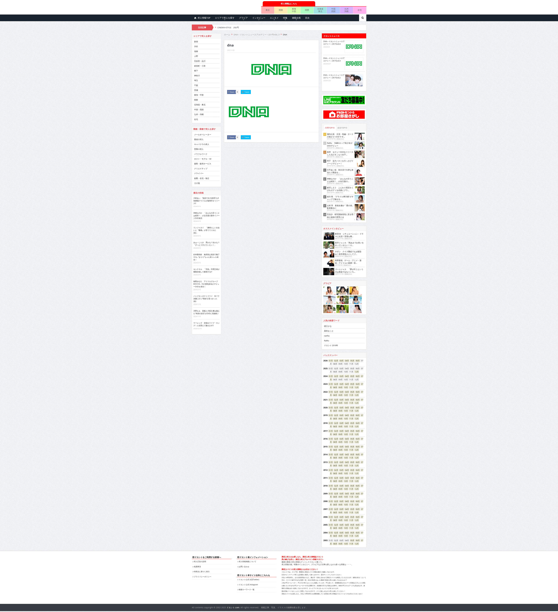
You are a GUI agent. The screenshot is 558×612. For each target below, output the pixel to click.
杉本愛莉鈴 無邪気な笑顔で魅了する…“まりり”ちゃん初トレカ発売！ (206, 257)
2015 (325, 446)
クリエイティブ (200, 168)
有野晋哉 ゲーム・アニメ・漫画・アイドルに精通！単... (348, 261)
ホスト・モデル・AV (202, 159)
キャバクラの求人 (201, 144)
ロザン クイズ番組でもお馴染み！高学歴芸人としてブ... (348, 252)
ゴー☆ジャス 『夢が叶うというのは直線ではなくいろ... (349, 270)
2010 (325, 485)
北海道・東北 (199, 104)
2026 (325, 360)
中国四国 (333, 10)
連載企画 (296, 18)
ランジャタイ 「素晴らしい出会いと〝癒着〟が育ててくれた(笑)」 (206, 230)
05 (351, 360)
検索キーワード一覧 (246, 589)
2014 (325, 454)
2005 (325, 525)
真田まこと (328, 331)
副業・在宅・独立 (201, 178)
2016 (325, 438)
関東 (281, 10)
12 (356, 371)
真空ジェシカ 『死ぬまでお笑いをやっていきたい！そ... (349, 244)
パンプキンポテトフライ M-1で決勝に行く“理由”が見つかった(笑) (206, 298)
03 (341, 360)
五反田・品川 (199, 61)
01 (330, 360)
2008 (325, 501)
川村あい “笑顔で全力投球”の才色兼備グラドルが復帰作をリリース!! (206, 200)
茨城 (196, 90)
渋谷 (196, 46)
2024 (325, 376)
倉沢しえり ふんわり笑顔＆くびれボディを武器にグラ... (340, 189)
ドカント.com (233, 607)
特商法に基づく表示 (202, 571)
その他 (197, 183)
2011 (325, 478)
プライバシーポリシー (202, 576)
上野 (196, 56)
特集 (285, 18)
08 (334, 387)
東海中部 (294, 10)
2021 (325, 399)
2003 (325, 540)
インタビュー (258, 18)
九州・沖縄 (199, 114)
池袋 (196, 51)
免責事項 (197, 566)
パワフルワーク (200, 154)
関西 (307, 10)
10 (345, 387)
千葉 (196, 85)
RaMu (326, 340)
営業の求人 (199, 149)
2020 (325, 407)
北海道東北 (320, 10)
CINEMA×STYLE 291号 (228, 27)
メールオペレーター (202, 134)
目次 (307, 18)
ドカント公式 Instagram (248, 584)
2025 (325, 368)
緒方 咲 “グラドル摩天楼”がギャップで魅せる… (340, 198)
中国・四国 (199, 109)
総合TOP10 (342, 128)
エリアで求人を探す (225, 18)
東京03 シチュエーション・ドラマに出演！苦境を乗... (349, 235)
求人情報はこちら (289, 3)
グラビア (243, 18)
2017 (325, 431)
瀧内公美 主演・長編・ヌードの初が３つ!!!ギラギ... (340, 135)
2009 (325, 493)
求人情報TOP (204, 18)
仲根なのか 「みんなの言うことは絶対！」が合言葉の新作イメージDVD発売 (206, 215)
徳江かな (328, 326)
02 (335, 360)
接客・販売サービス (202, 163)
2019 (325, 415)
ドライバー (199, 173)
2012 (325, 470)
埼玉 (196, 80)
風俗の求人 (199, 139)
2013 (325, 462)
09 (340, 387)
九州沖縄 (346, 10)
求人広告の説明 (200, 561)
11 (350, 387)
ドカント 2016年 (331, 345)
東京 (268, 10)
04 (346, 360)
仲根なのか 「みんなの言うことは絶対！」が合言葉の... (340, 180)
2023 (325, 384)
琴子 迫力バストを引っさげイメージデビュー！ (340, 162)
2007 (325, 509)
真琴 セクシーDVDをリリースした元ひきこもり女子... (340, 153)
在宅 (360, 10)
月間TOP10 (330, 128)
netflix (327, 335)
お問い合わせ (244, 566)
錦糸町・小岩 (199, 66)
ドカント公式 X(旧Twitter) (249, 579)
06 (357, 360)
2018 (325, 423)
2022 (325, 392)
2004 (325, 532)
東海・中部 (199, 95)
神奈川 (197, 75)
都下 (196, 70)
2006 (325, 517)
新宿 (196, 41)
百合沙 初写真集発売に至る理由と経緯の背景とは (340, 215)
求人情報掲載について (247, 561)
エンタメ (274, 18)
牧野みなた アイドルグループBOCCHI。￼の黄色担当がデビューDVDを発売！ (206, 284)
